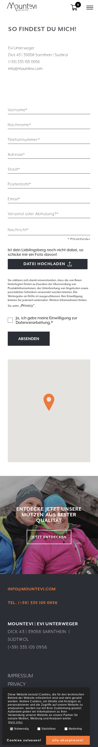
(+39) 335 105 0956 (27, 646)
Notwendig (21, 728)
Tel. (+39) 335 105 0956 (33, 602)
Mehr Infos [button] (15, 722)
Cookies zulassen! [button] (24, 740)
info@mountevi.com (25, 68)
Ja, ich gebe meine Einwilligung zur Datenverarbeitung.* (46, 320)
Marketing (75, 728)
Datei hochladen (44, 263)
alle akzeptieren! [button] (68, 740)
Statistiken (48, 728)
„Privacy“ (27, 306)
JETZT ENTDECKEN (49, 537)
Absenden (28, 338)
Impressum (20, 675)
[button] (49, 402)
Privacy (17, 684)
